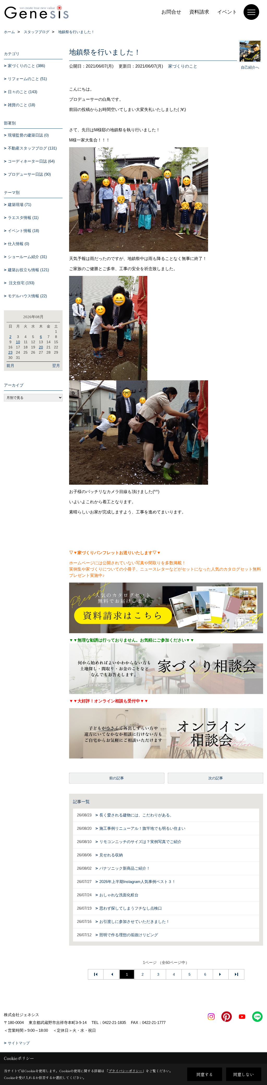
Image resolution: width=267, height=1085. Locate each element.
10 (18, 342)
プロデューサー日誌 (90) (29, 174)
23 (10, 352)
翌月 (56, 365)
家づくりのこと (182, 66)
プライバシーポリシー (125, 1070)
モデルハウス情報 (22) (27, 296)
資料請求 (199, 12)
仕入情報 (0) (18, 243)
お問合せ (171, 12)
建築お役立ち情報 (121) (28, 270)
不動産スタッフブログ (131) (32, 148)
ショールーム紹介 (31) (27, 256)
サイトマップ (19, 1043)
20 (41, 347)
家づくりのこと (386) (26, 65)
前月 (10, 365)
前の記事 (116, 778)
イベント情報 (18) (23, 230)
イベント (227, 12)
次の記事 (215, 778)
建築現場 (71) (19, 204)
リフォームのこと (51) (27, 78)
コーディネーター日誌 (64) (31, 161)
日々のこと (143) (22, 92)
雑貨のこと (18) (21, 105)
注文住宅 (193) (21, 283)
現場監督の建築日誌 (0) (28, 135)
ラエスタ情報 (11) (23, 217)
